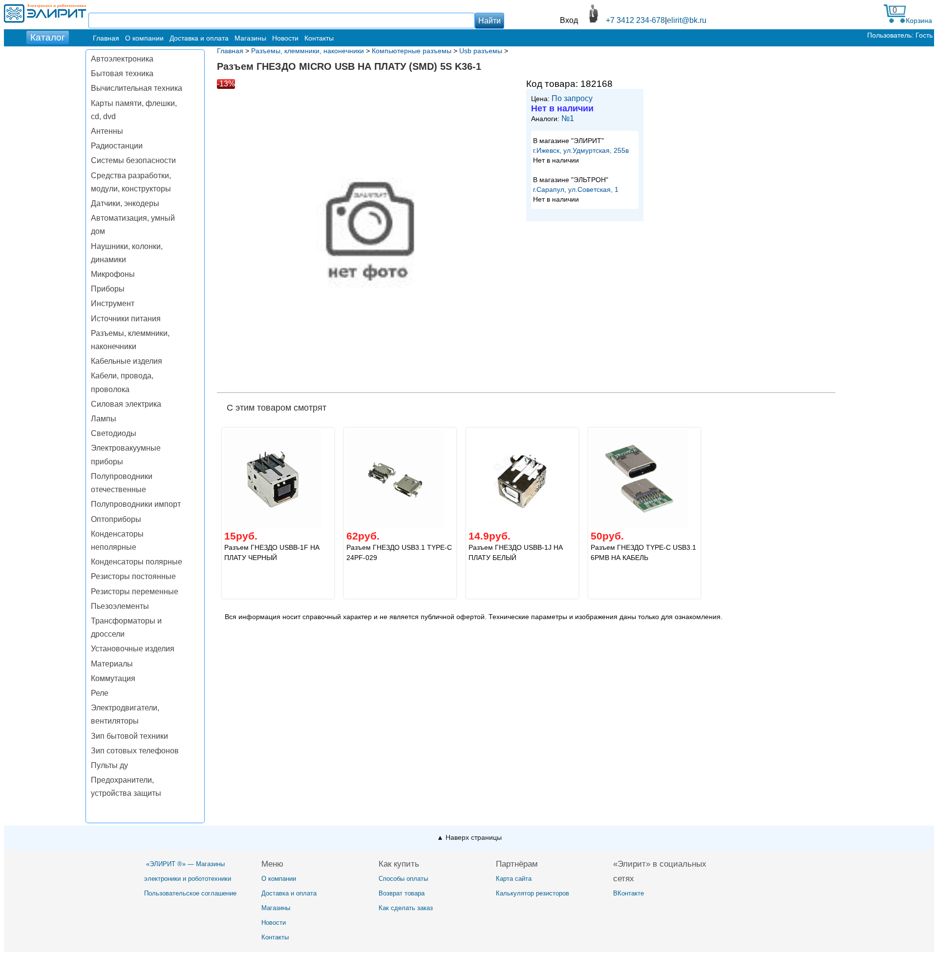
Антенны (107, 131)
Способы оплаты (403, 878)
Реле (99, 693)
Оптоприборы (116, 519)
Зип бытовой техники (129, 736)
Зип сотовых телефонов (135, 751)
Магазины (250, 38)
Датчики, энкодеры (125, 203)
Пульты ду (109, 765)
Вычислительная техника (136, 88)
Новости (285, 38)
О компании (144, 38)
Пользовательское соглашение (190, 893)
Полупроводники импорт (136, 504)
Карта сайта (514, 878)
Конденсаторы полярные (136, 562)
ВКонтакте (628, 893)
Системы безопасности (133, 160)
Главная (106, 38)
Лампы (103, 419)
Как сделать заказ (406, 908)
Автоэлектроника (122, 59)
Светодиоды (113, 433)
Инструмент (112, 303)
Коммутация (113, 678)
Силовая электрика (126, 404)
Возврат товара (402, 893)
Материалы (112, 664)
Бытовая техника (122, 73)
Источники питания (126, 318)
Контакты (319, 38)
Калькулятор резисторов (532, 893)
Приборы (108, 289)
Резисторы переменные (134, 591)
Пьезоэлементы (120, 606)
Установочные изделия (132, 648)
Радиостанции (117, 146)
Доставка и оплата (199, 38)
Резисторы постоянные (133, 576)
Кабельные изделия (126, 361)
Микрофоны (113, 274)
